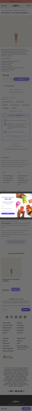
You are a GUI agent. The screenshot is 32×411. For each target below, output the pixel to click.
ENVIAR (8, 213)
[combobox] (2, 208)
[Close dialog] (31, 195)
